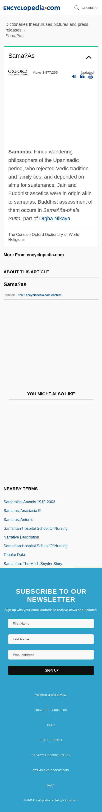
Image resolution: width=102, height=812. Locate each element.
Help (51, 724)
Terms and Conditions (51, 770)
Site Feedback (51, 740)
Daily (51, 785)
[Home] (32, 8)
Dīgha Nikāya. (55, 218)
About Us (59, 710)
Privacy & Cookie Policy (51, 755)
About (39, 295)
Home (39, 710)
